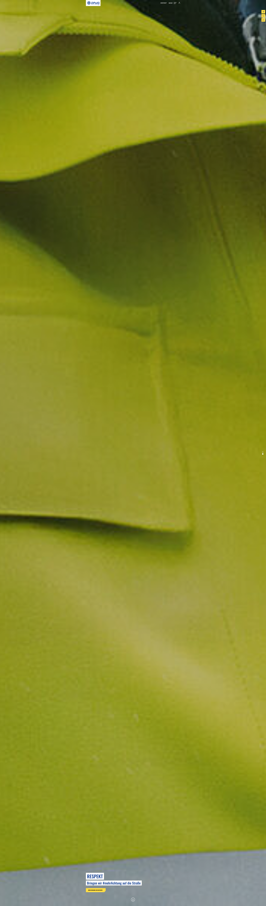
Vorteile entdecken (111, 890)
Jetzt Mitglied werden (93, 890)
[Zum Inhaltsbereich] (133, 899)
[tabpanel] (133, 453)
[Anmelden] (178, 3)
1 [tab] (262, 452)
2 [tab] (262, 454)
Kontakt (164, 3)
